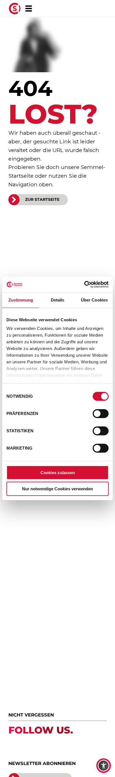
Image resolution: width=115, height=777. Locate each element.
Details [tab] (57, 300)
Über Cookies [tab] (94, 300)
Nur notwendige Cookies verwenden (57, 488)
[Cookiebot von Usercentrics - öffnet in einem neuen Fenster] (84, 284)
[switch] (101, 413)
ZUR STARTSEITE (42, 199)
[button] (103, 765)
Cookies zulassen (57, 472)
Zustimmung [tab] (20, 300)
